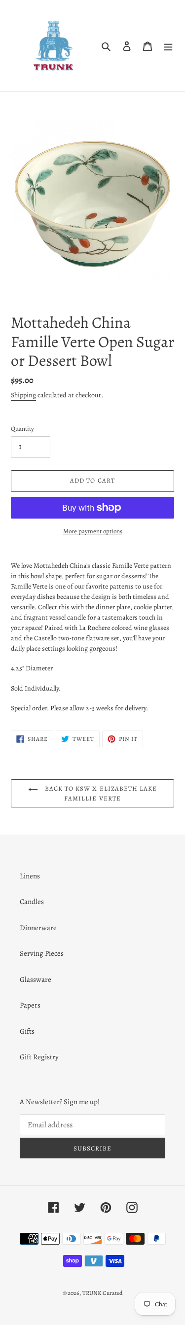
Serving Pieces (42, 953)
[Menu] (168, 45)
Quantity (22, 428)
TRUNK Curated (102, 1293)
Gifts (27, 1031)
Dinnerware (38, 928)
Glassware (35, 979)
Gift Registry (39, 1057)
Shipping (23, 395)
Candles (32, 902)
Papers (30, 1005)
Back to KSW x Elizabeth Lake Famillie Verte (100, 793)
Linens (30, 876)
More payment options (92, 531)
